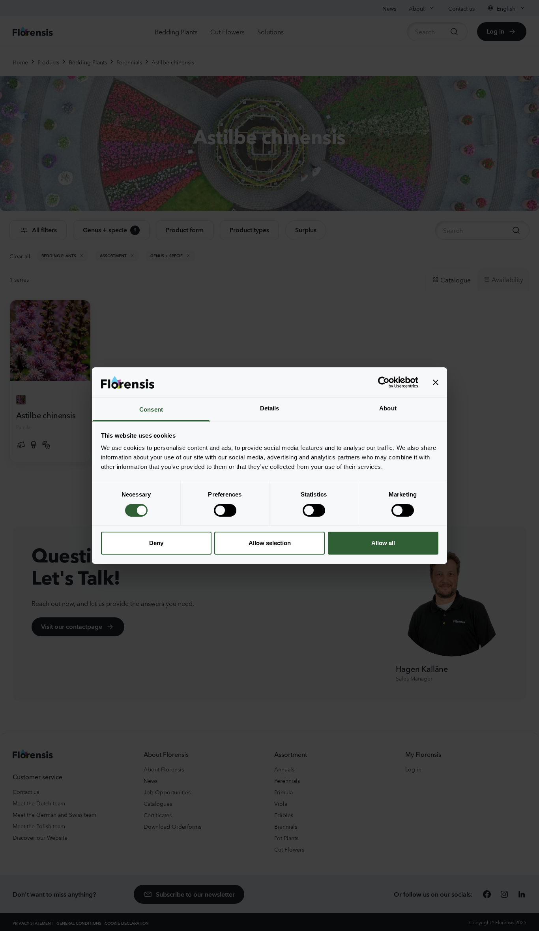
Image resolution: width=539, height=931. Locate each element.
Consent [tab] (151, 409)
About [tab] (388, 408)
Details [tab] (269, 408)
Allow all (383, 543)
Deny (156, 543)
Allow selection (270, 543)
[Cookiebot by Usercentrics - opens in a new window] (383, 382)
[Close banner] (435, 382)
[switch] (225, 510)
